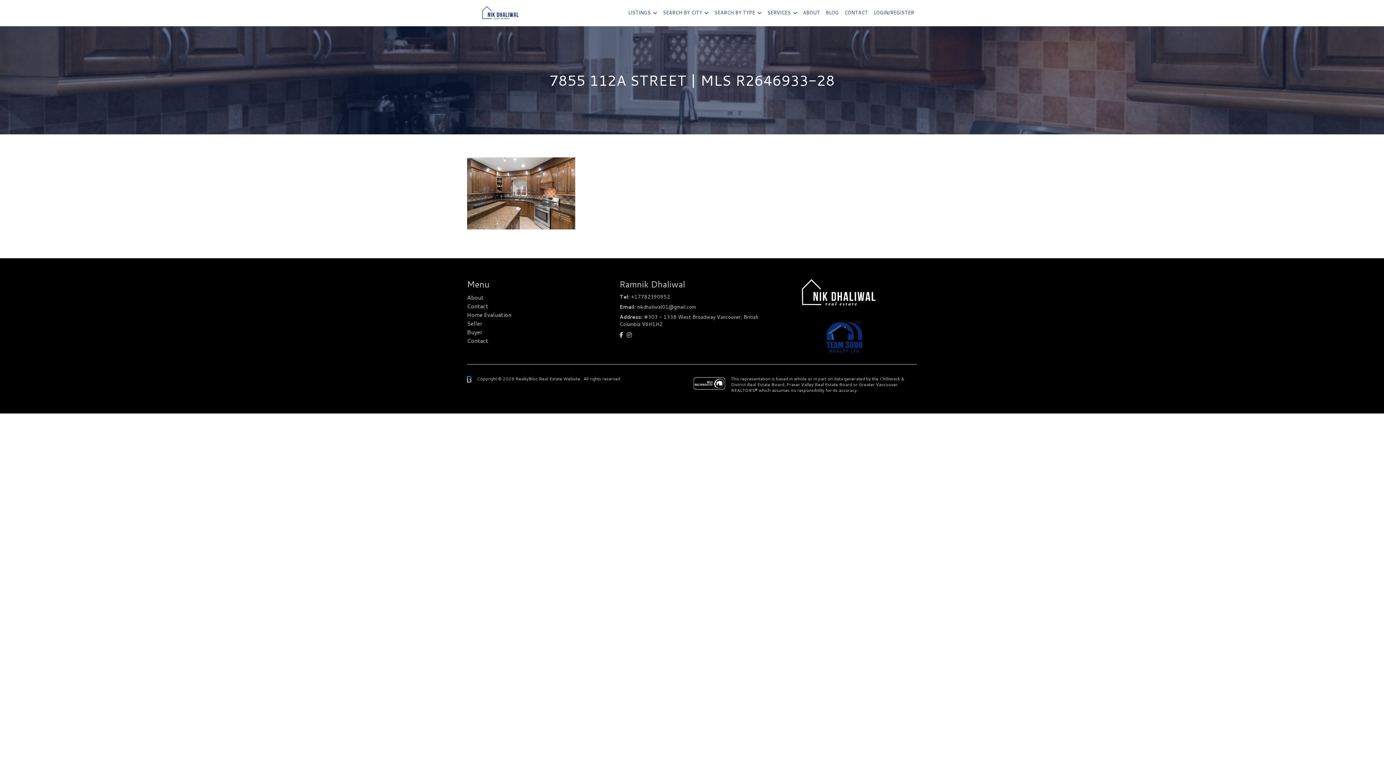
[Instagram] (629, 335)
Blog (832, 12)
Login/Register (894, 12)
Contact (856, 12)
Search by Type (734, 12)
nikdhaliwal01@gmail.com (666, 306)
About (811, 12)
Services (779, 12)
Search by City (682, 12)
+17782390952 (650, 296)
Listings (639, 12)
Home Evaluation (489, 314)
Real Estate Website (560, 379)
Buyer (475, 332)
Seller (475, 323)
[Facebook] (621, 335)
